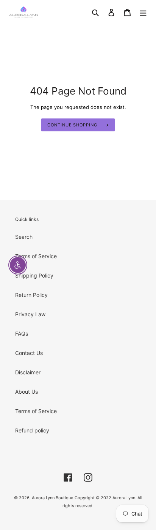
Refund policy (32, 430)
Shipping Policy (34, 275)
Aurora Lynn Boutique (52, 497)
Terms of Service (36, 256)
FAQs (21, 333)
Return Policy (31, 295)
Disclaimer (28, 372)
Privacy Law (30, 314)
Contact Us (29, 353)
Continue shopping (72, 125)
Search (24, 236)
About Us (26, 391)
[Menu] (143, 12)
